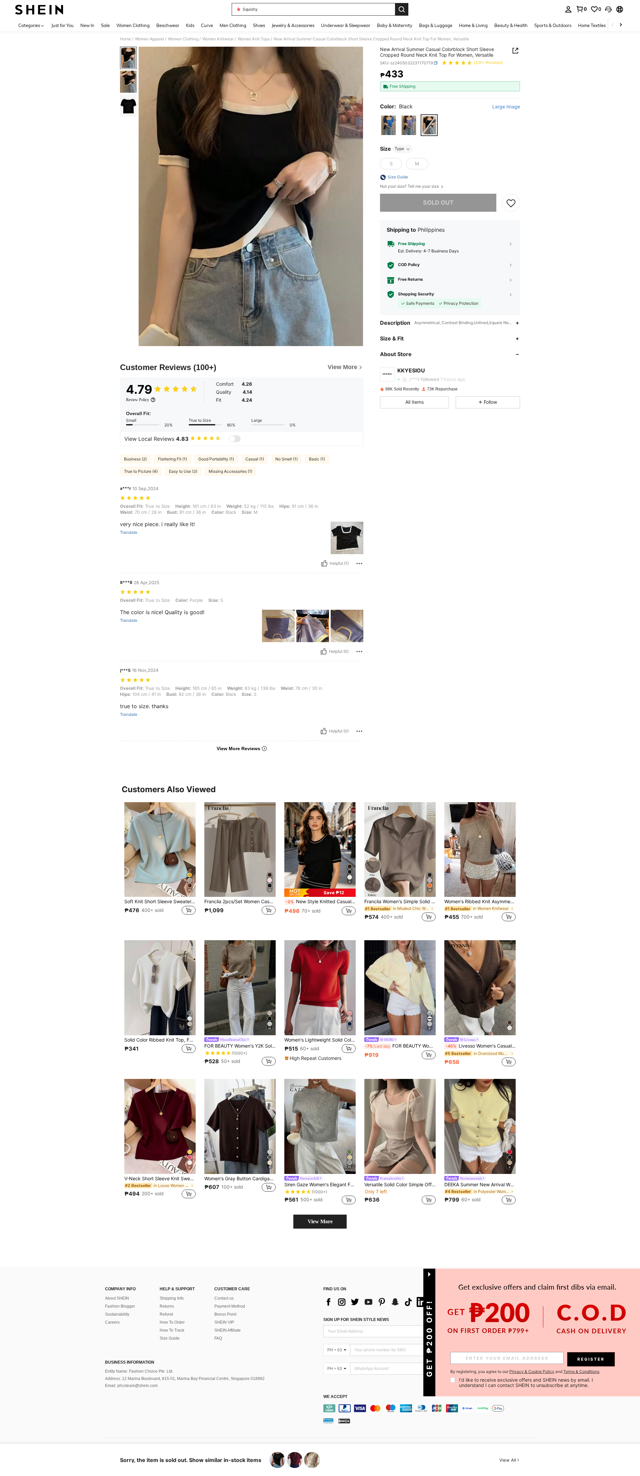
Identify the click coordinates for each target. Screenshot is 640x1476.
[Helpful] (324, 563)
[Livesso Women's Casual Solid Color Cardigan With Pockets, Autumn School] (480, 987)
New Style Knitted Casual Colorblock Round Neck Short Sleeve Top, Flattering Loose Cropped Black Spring (321, 901)
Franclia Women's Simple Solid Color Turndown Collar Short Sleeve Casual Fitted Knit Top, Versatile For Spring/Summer (400, 901)
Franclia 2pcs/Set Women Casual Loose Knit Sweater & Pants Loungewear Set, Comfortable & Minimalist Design (240, 901)
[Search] (401, 9)
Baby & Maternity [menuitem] (394, 25)
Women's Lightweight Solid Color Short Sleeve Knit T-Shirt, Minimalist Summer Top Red (320, 1040)
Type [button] (399, 148)
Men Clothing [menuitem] (233, 25)
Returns (167, 1306)
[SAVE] (511, 203)
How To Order (172, 1322)
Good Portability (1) (216, 458)
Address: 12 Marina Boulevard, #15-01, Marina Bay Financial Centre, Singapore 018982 (185, 1378)
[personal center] (568, 9)
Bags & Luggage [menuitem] (435, 25)
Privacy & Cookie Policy (531, 1371)
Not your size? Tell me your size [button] (410, 186)
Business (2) (135, 458)
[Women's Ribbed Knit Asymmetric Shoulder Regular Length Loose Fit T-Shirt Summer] (480, 849)
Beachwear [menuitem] (167, 25)
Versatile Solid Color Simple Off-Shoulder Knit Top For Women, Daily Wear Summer (400, 1184)
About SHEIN (117, 1298)
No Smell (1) (286, 458)
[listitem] (160, 866)
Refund (166, 1314)
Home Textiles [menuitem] (592, 25)
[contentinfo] (432, 1408)
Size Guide (170, 1338)
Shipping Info (172, 1298)
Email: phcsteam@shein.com (131, 1385)
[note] (320, 893)
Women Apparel (149, 39)
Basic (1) (317, 458)
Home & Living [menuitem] (473, 25)
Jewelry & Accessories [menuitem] (293, 25)
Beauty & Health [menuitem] (511, 25)
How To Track (172, 1330)
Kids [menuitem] (190, 25)
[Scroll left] (612, 25)
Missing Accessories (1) (230, 471)
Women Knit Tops (254, 39)
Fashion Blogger (120, 1306)
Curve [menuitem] (207, 25)
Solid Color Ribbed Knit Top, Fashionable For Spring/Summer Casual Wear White (160, 1040)
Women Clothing (183, 39)
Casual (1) (254, 458)
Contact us (224, 1298)
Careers (112, 1322)
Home (125, 39)
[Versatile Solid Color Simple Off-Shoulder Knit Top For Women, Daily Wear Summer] (400, 1126)
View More (320, 1221)
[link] (581, 9)
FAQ (218, 1338)
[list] (376, 1302)
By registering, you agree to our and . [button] (525, 1371)
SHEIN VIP (224, 1322)
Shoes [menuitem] (259, 25)
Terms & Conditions (581, 1371)
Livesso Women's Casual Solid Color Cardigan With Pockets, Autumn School (481, 1046)
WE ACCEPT (335, 1397)
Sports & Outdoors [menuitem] (552, 25)
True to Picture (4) (141, 471)
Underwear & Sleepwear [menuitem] (345, 25)
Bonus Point (225, 1314)
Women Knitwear (218, 39)
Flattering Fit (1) (172, 458)
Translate (128, 532)
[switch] (235, 438)
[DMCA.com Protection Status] (344, 1420)
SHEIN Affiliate (227, 1330)
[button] (608, 9)
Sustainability (117, 1314)
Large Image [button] (506, 107)
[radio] (388, 125)
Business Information (129, 1362)
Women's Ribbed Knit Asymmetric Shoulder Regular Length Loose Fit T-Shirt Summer (480, 901)
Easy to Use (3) (183, 471)
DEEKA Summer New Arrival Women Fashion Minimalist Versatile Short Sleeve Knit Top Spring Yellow (480, 1184)
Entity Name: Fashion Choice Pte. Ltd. (139, 1371)
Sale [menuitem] (105, 25)
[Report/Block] (359, 563)
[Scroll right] (620, 25)
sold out (438, 202)
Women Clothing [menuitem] (133, 25)
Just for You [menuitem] (62, 25)
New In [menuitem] (87, 25)
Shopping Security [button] (416, 294)
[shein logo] (39, 9)
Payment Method (229, 1306)
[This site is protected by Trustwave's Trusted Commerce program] (328, 1420)
